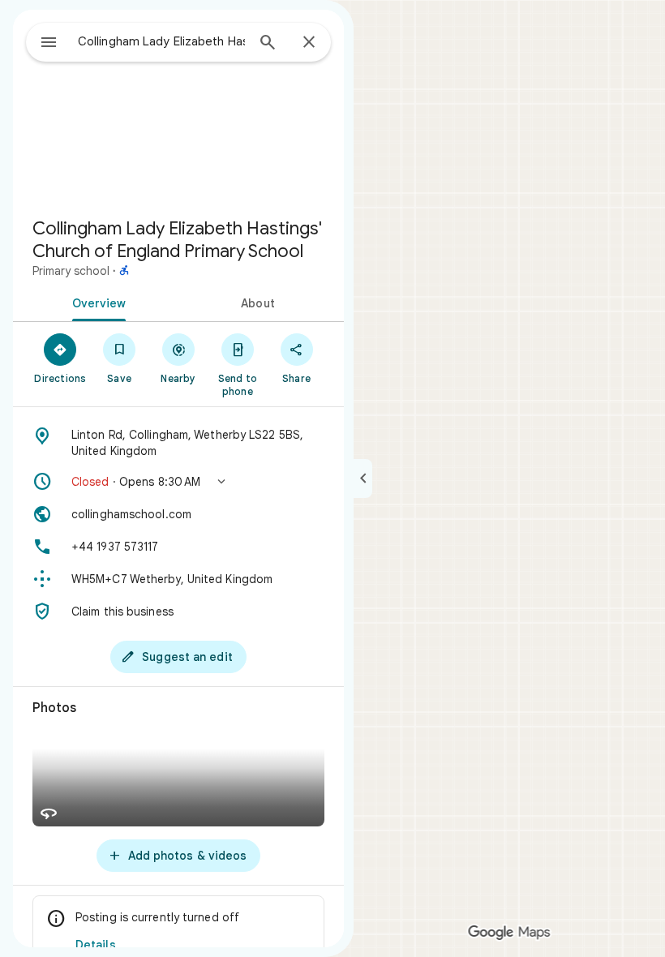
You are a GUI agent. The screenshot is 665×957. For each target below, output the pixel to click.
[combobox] (161, 41)
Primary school (70, 271)
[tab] (95, 301)
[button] (178, 482)
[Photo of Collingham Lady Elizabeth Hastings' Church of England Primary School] (178, 107)
